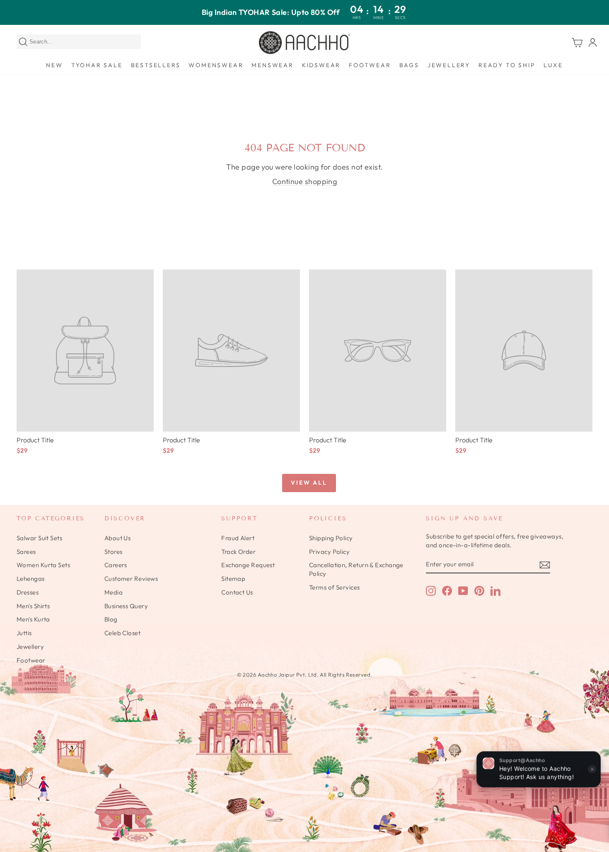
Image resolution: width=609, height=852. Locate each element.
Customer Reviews (131, 579)
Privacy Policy (329, 552)
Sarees (26, 552)
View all (309, 482)
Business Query (126, 606)
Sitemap (233, 579)
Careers (115, 565)
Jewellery (449, 65)
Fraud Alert (237, 538)
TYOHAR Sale (97, 65)
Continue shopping (304, 181)
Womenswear (215, 65)
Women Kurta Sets (43, 565)
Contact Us (237, 592)
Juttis (24, 633)
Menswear (272, 65)
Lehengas (31, 579)
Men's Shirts (33, 606)
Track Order (238, 552)
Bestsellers (156, 65)
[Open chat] (592, 802)
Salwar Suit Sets (39, 538)
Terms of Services (334, 587)
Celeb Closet (122, 633)
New (54, 65)
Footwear (370, 65)
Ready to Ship (507, 65)
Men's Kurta (33, 619)
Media (113, 592)
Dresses (28, 592)
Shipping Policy (331, 538)
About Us (117, 538)
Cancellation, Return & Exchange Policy (356, 569)
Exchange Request (248, 565)
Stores (113, 552)
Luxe (553, 65)
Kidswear (321, 65)
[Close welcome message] (592, 769)
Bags (409, 65)
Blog (111, 619)
